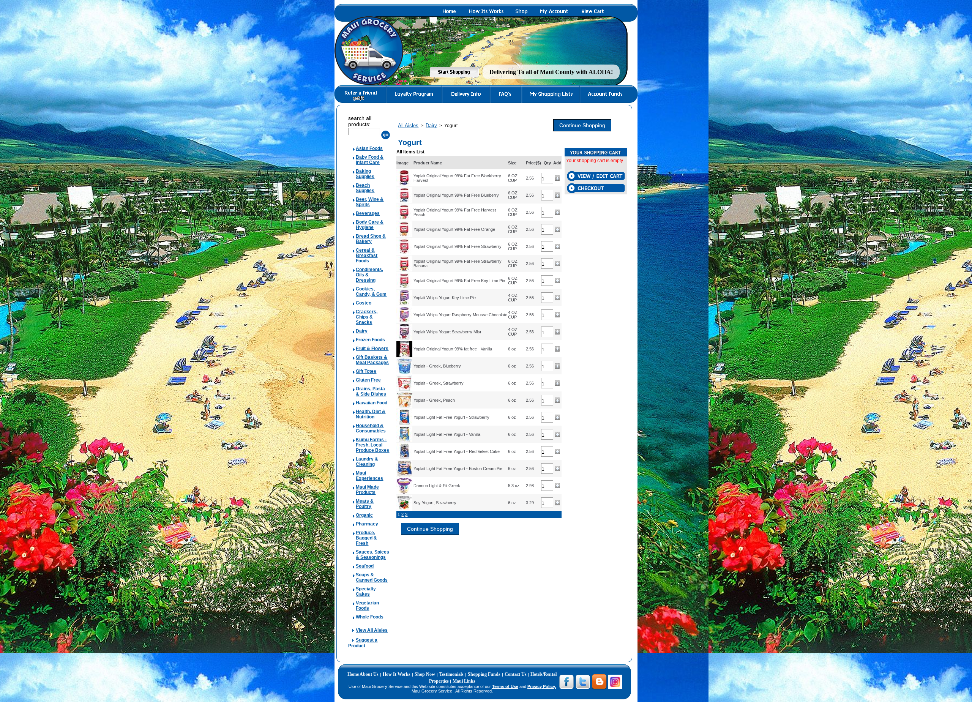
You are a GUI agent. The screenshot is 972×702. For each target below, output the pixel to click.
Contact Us (516, 674)
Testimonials (451, 674)
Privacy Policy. (541, 686)
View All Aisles (372, 630)
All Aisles (408, 125)
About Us (369, 674)
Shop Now (425, 674)
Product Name (427, 163)
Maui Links (464, 681)
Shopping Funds (484, 674)
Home (353, 674)
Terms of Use (505, 686)
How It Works (396, 674)
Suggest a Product (362, 642)
